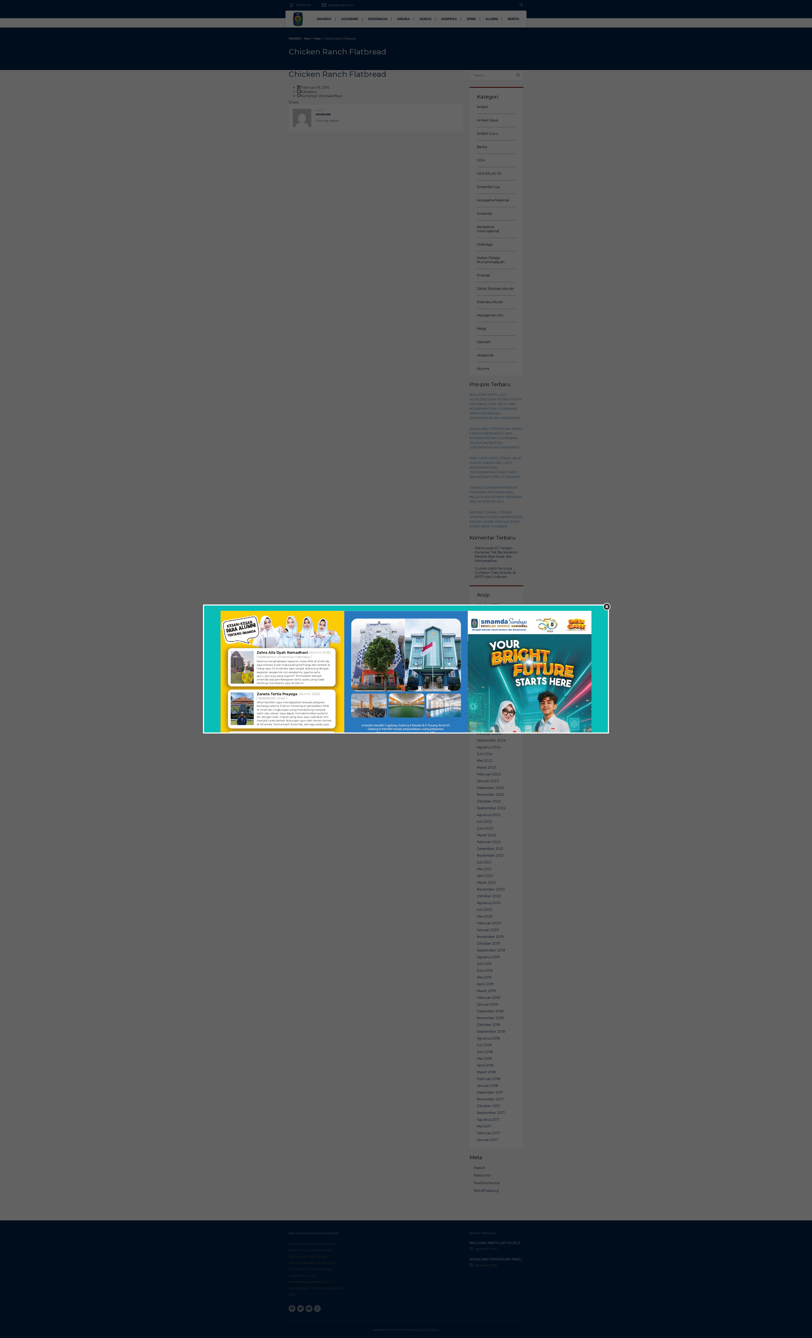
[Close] (606, 606)
